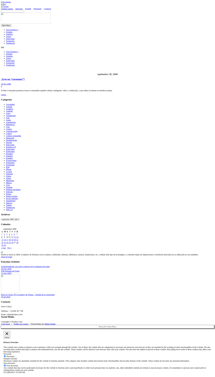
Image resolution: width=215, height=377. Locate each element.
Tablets (9, 205)
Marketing (10, 181)
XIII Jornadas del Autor (10, 271)
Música (9, 183)
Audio (8, 120)
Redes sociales (11, 196)
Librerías (9, 174)
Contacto (47, 9)
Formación (10, 41)
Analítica (9, 109)
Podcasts (9, 192)
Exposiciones (11, 160)
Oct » (9, 248)
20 (15, 240)
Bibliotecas (10, 125)
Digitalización (11, 140)
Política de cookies (21, 324)
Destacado (10, 138)
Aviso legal (5, 324)
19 (12, 240)
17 (7, 240)
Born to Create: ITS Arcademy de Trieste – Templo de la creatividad (27, 295)
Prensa (8, 194)
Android (9, 111)
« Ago (3, 248)
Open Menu (6, 25)
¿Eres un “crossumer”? (13, 79)
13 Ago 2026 (6, 273)
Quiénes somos (7, 9)
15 (2, 240)
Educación (10, 145)
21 (17, 240)
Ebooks (9, 142)
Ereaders (9, 154)
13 (15, 237)
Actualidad (10, 104)
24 (7, 243)
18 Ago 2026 (6, 269)
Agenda (9, 107)
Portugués (37, 9)
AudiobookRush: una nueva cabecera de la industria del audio (25, 267)
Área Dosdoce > (12, 30)
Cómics (9, 129)
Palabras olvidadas (13, 189)
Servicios (19, 9)
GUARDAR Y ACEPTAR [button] (14, 372)
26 (12, 243)
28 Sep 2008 (6, 84)
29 (2, 245)
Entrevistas (10, 39)
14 (17, 237)
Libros (8, 36)
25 (10, 243)
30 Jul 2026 (5, 297)
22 (2, 243)
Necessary (10, 356)
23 (5, 243)
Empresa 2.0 (11, 147)
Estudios (9, 34)
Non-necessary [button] (9, 363)
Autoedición (11, 122)
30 (5, 245)
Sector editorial (12, 198)
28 (17, 243)
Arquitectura (11, 116)
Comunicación (11, 131)
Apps (8, 113)
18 (10, 240)
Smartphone (10, 201)
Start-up (9, 203)
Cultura (9, 134)
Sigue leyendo (6, 257)
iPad (7, 167)
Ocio (8, 185)
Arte (7, 118)
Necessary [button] (7, 354)
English (28, 9)
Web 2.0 (9, 210)
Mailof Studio (50, 324)
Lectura (9, 172)
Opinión (9, 32)
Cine (8, 127)
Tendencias (10, 43)
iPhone (8, 169)
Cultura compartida (13, 136)
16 (5, 240)
